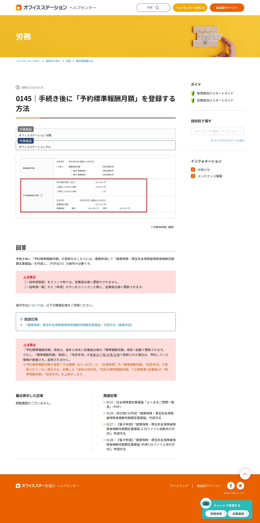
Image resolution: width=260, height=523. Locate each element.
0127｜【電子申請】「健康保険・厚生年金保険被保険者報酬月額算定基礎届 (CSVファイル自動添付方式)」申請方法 (141, 429)
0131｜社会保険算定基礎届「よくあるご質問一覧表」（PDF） (140, 404)
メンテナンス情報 (210, 176)
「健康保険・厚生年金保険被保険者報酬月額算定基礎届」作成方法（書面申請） (79, 324)
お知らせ (204, 169)
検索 (150, 7)
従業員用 (238, 514)
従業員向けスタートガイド (215, 100)
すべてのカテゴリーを (227, 140)
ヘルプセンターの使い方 (190, 8)
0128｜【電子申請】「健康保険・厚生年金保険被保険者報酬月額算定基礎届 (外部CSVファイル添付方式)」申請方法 (141, 444)
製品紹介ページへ (227, 8)
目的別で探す (53, 61)
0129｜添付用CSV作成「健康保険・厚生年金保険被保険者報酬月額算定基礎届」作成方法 (140, 415)
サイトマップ (179, 485)
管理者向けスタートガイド (215, 93)
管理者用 (216, 514)
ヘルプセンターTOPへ (28, 61)
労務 (68, 61)
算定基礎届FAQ (84, 61)
